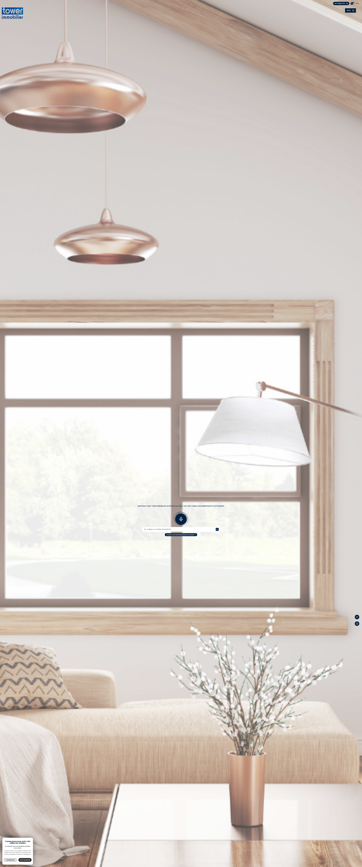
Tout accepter (25, 860)
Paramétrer (10, 860)
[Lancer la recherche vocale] (181, 518)
